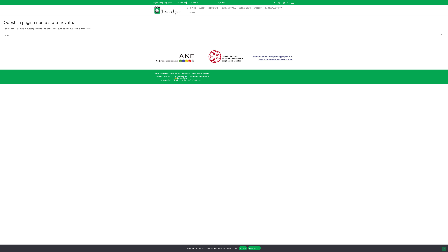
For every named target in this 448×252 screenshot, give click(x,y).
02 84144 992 (180, 3)
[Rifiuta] (444, 249)
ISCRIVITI (222, 3)
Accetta (243, 248)
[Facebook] (275, 2)
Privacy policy (254, 248)
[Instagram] (279, 2)
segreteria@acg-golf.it (162, 3)
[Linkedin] (284, 2)
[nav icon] (293, 2)
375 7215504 (192, 3)
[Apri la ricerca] (288, 3)
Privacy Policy (182, 78)
